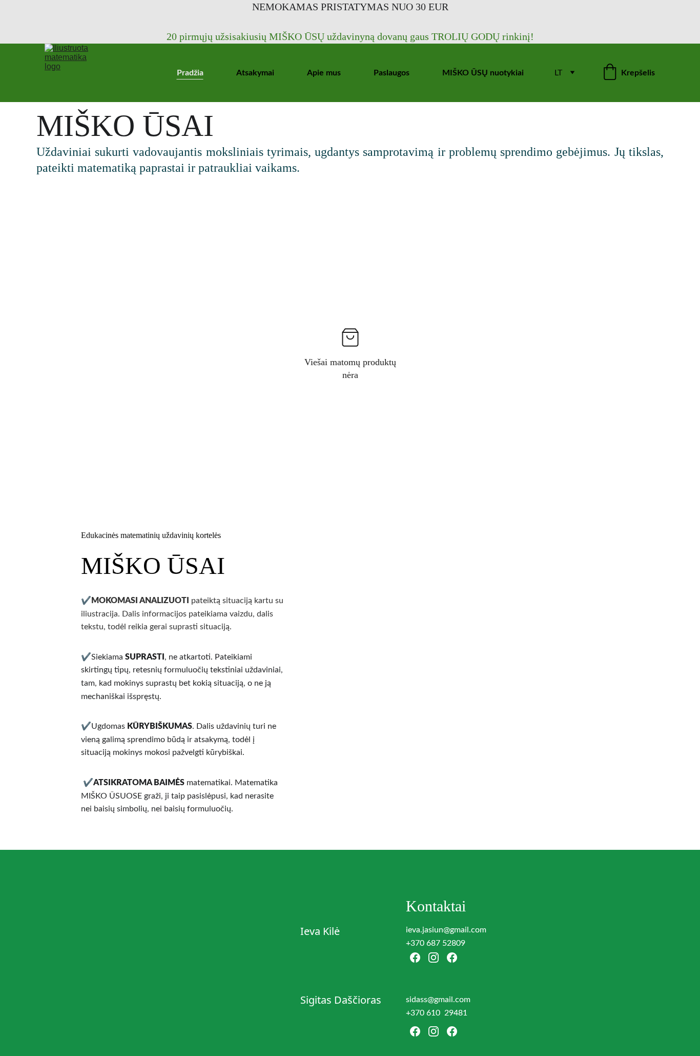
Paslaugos (391, 73)
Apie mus (324, 73)
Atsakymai (255, 73)
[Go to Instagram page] (433, 957)
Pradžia (190, 73)
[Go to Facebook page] (415, 957)
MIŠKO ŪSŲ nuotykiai (483, 73)
